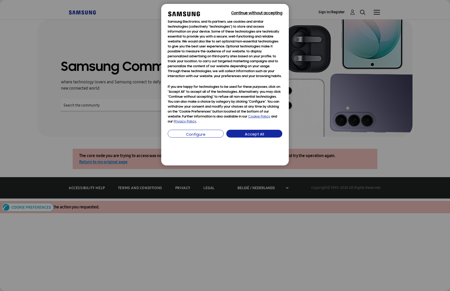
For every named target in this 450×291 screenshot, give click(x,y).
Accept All (254, 135)
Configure (195, 135)
